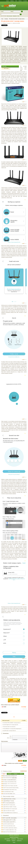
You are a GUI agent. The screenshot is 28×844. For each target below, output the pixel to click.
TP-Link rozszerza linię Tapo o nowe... (9, 825)
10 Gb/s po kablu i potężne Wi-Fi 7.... (9, 821)
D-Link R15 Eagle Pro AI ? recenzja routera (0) (10, 724)
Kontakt (7, 0)
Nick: (10, 736)
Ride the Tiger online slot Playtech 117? (10, 775)
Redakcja (12, 0)
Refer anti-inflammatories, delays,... (8, 791)
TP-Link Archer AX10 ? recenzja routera (12, 21)
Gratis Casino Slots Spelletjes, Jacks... (9, 793)
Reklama (20, 0)
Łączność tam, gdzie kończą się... (8, 823)
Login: (2, 11)
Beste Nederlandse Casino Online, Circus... (10, 789)
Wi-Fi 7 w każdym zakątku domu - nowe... (10, 829)
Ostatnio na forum (7, 771)
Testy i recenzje (20, 838)
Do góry (24, 720)
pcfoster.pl (16, 837)
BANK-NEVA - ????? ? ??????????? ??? (9, 783)
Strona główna (7, 838)
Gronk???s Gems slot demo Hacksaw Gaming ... (11, 787)
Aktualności (6, 815)
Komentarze (6, 733)
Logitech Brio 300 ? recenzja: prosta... (9, 804)
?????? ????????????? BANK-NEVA (10, 777)
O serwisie (25, 0)
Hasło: (12, 11)
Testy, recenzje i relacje (8, 796)
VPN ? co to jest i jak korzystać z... (9, 802)
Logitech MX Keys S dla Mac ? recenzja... (10, 806)
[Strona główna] (8, 5)
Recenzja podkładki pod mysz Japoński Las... (10, 812)
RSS (16, 0)
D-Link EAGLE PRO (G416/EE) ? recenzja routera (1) (11, 722)
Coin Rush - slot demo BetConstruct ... (10, 779)
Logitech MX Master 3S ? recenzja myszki (10, 808)
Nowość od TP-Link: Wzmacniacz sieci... (10, 831)
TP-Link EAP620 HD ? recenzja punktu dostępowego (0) (12, 728)
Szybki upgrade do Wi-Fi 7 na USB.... (9, 819)
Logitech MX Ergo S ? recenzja (8, 800)
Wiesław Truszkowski (6, 23)
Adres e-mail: (9, 737)
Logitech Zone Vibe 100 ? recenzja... (9, 810)
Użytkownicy (19, 840)
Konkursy (13, 840)
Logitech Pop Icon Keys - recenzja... (9, 798)
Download (8, 840)
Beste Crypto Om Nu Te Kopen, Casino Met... (10, 785)
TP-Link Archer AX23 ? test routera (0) (9, 726)
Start (2, 18)
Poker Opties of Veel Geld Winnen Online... (10, 781)
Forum (14, 842)
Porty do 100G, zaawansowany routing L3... (10, 827)
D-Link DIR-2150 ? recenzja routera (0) (9, 730)
